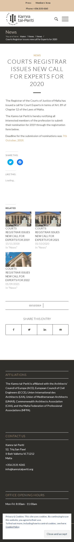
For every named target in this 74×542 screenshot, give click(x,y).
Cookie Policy (12, 526)
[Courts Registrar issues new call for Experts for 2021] (48, 219)
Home (23, 36)
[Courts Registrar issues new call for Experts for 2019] (18, 219)
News (11, 32)
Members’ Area (43, 3)
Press (28, 3)
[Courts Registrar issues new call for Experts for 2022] (18, 259)
